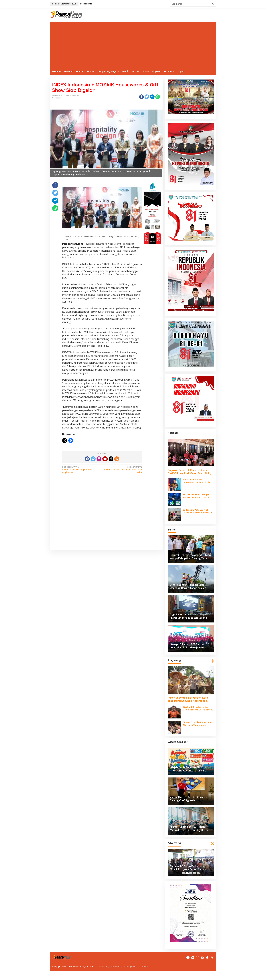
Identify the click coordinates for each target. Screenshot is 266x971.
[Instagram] (99, 458)
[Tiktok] (111, 458)
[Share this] (141, 96)
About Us (103, 966)
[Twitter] (93, 458)
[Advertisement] (133, 44)
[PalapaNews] (66, 14)
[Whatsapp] (157, 96)
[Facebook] (87, 458)
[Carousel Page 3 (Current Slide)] (190, 873)
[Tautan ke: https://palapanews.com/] (212, 661)
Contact (144, 966)
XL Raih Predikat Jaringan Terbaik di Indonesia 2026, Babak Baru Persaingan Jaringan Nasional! (196, 496)
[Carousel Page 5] (198, 873)
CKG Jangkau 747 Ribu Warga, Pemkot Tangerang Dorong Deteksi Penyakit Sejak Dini (188, 868)
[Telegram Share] (152, 96)
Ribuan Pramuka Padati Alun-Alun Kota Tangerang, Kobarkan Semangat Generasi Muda (198, 723)
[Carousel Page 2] (187, 873)
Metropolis (56, 98)
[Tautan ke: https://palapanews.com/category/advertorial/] (212, 843)
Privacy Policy (130, 966)
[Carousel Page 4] (194, 873)
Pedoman (115, 966)
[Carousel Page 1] (183, 873)
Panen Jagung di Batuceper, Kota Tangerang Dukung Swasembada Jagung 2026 (188, 699)
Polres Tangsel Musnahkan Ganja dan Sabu (123, 469)
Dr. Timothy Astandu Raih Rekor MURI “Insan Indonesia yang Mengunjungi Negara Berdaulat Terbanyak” (197, 511)
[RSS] (116, 458)
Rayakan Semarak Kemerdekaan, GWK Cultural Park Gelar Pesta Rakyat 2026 (191, 472)
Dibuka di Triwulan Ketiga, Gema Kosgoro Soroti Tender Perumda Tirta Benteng (198, 708)
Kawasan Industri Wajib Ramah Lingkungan (77, 469)
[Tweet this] (147, 96)
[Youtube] (105, 458)
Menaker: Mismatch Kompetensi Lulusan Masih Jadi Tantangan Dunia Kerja (197, 480)
